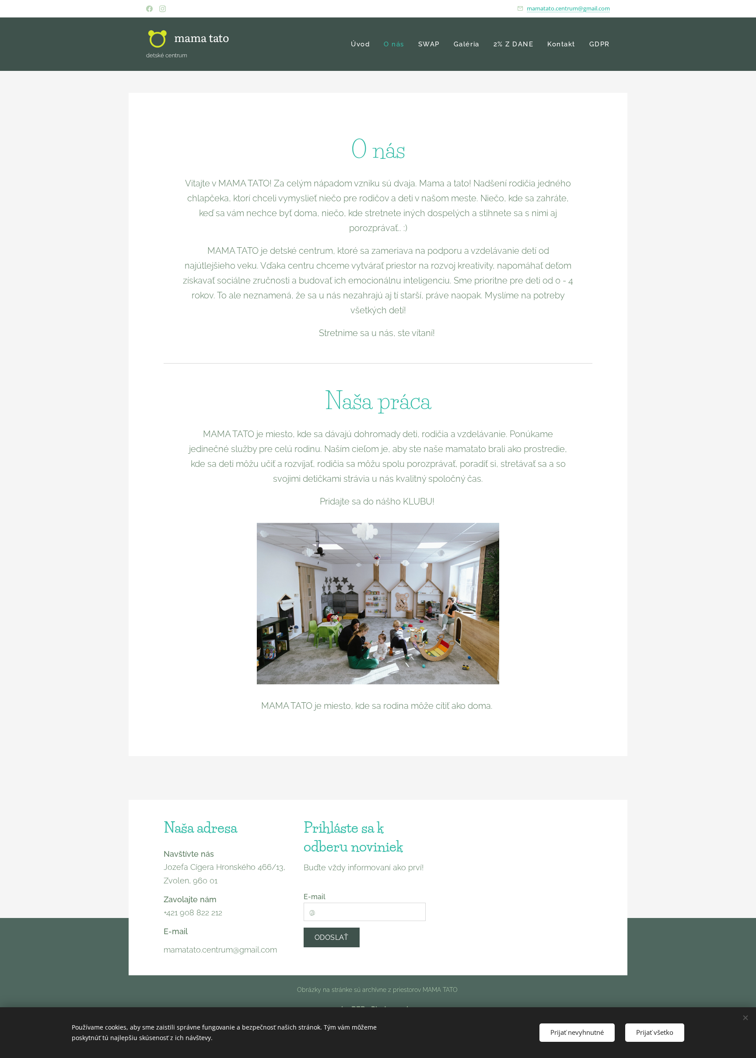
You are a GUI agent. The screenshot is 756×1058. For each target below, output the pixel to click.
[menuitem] (363, 44)
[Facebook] (149, 8)
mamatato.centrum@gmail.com (568, 8)
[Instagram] (162, 8)
